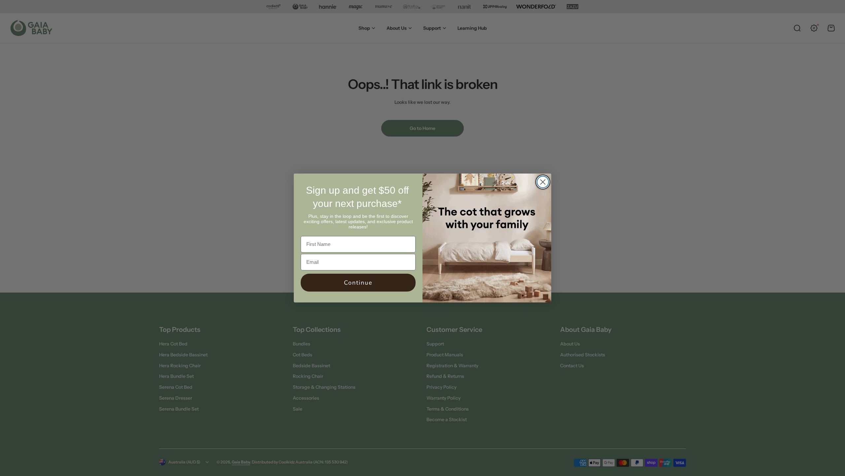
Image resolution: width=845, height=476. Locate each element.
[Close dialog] (543, 182)
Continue (358, 283)
